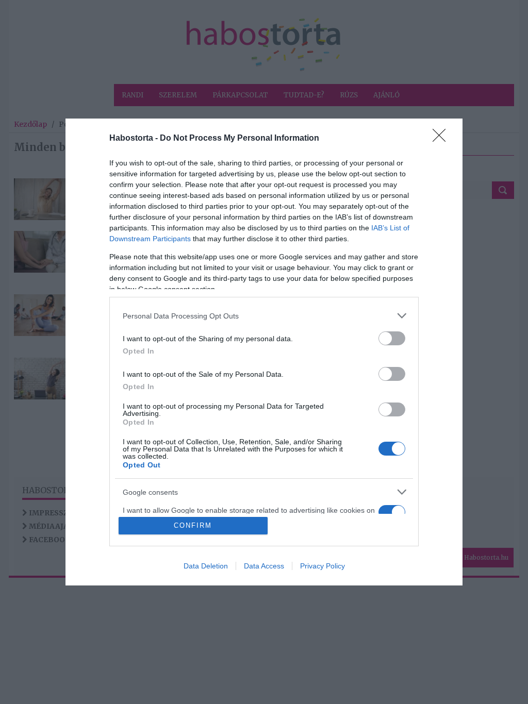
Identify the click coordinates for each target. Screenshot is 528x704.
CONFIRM (193, 525)
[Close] (442, 138)
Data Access (264, 566)
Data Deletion (206, 566)
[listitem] (264, 315)
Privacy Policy (322, 566)
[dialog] (264, 352)
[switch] (391, 338)
